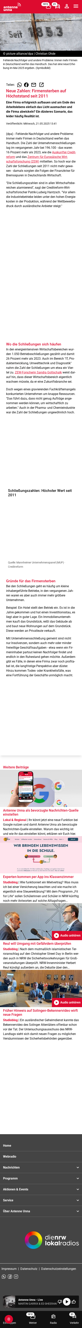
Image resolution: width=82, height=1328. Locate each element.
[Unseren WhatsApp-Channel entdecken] (4, 1276)
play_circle (66, 1301)
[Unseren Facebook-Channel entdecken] (10, 1276)
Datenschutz (28, 1269)
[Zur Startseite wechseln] (12, 7)
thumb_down (60, 1301)
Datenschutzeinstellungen (58, 1269)
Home (7, 1145)
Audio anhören (66, 935)
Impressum (9, 1269)
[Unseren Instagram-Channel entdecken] (16, 1276)
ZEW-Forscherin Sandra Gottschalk (38, 372)
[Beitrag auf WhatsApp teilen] (19, 85)
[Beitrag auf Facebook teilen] (26, 85)
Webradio (9, 1156)
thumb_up (73, 1301)
